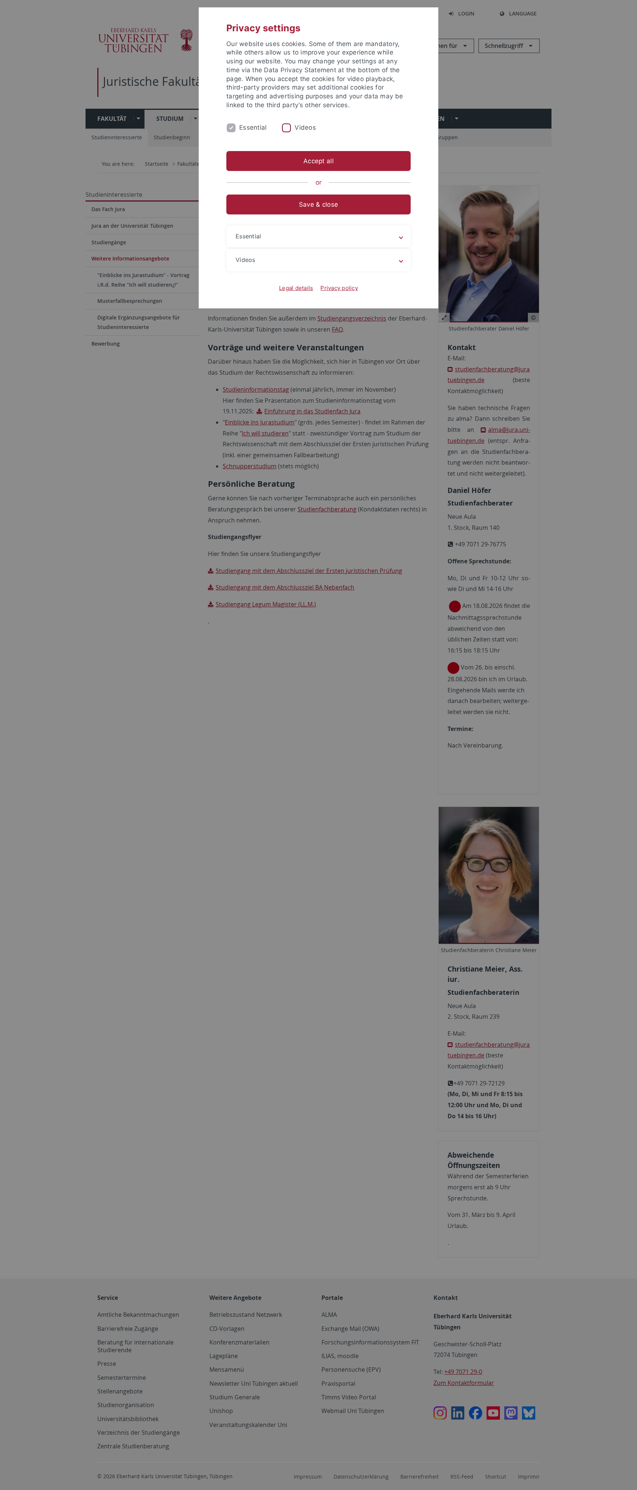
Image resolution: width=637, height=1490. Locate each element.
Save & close (318, 204)
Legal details (296, 287)
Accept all (318, 161)
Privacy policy (339, 287)
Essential (253, 127)
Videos (305, 127)
